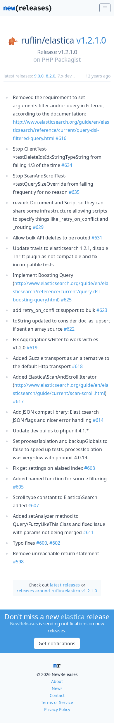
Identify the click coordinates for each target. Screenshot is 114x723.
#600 (41, 543)
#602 (54, 543)
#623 (101, 310)
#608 (89, 468)
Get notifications (57, 643)
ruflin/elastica (47, 40)
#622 (69, 329)
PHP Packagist (61, 59)
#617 (18, 401)
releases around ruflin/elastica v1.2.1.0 (57, 590)
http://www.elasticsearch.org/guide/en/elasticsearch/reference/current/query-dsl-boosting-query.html (60, 291)
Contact (57, 695)
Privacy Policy (57, 709)
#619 (32, 347)
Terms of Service (57, 702)
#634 (66, 165)
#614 (98, 420)
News (57, 688)
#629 (38, 227)
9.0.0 (39, 76)
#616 (61, 138)
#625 (66, 299)
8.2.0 (50, 76)
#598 (18, 561)
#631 (96, 237)
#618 (77, 366)
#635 (74, 192)
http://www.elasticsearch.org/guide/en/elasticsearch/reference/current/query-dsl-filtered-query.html (61, 130)
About (57, 681)
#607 (33, 505)
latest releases (65, 585)
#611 (88, 532)
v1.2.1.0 (91, 40)
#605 (18, 487)
